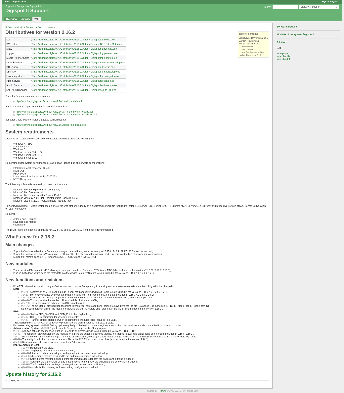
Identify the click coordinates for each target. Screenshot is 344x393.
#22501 (17, 339)
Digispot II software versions (39, 27)
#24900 (17, 342)
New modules (247, 49)
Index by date (284, 59)
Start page (282, 53)
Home (7, 1)
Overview (11, 19)
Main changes (247, 46)
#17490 (36, 322)
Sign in (325, 1)
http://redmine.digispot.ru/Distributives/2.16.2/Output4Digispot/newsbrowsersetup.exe (79, 62)
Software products (287, 26)
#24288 (25, 303)
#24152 (17, 336)
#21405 (29, 286)
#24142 (25, 306)
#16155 (25, 353)
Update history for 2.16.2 (251, 55)
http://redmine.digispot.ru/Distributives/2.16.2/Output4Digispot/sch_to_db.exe (74, 90)
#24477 (25, 317)
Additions (282, 42)
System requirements (249, 41)
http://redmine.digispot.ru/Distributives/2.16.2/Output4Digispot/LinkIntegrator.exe (76, 76)
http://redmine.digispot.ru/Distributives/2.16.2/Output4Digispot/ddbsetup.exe (74, 67)
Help (24, 1)
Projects (16, 1)
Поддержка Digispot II (29, 6)
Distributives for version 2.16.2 (253, 38)
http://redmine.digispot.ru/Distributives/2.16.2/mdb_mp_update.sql (51, 124)
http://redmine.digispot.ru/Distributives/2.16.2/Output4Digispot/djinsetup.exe (74, 39)
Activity (25, 19)
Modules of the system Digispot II (295, 34)
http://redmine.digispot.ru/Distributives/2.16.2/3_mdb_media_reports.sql (54, 111)
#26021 (45, 328)
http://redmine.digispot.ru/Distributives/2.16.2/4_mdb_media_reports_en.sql (56, 114)
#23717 (25, 292)
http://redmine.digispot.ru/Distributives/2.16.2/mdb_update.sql (49, 101)
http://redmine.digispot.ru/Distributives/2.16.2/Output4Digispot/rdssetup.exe (73, 80)
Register (334, 1)
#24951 (45, 325)
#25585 (25, 364)
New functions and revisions (253, 52)
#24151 (25, 314)
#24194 (25, 297)
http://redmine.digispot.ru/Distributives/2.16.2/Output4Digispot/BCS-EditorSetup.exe (78, 44)
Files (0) (15, 380)
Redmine (162, 391)
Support (9, 6)
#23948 (25, 347)
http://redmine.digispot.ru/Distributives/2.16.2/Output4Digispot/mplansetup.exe (75, 58)
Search (267, 7)
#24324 (17, 331)
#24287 (25, 294)
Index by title (283, 56)
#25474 (25, 361)
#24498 (25, 356)
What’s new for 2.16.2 (249, 43)
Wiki (36, 19)
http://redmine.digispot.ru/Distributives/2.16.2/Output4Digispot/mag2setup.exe (75, 48)
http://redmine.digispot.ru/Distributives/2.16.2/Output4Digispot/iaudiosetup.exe (75, 85)
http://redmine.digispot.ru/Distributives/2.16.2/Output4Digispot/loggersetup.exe (75, 53)
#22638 (25, 350)
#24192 (25, 300)
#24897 (25, 320)
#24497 (25, 367)
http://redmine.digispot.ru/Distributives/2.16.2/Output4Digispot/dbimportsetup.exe (76, 71)
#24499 (25, 359)
